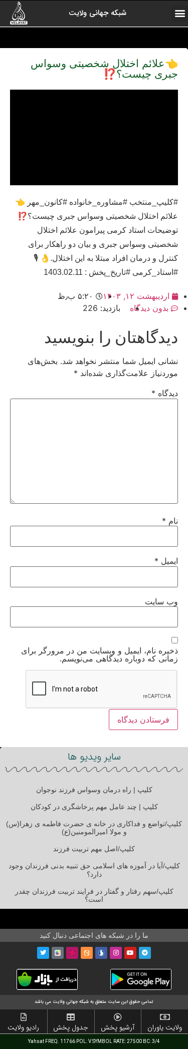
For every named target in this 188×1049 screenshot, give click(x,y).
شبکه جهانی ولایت (97, 13)
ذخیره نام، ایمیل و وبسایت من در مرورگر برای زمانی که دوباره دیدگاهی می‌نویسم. (99, 654)
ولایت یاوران (164, 1027)
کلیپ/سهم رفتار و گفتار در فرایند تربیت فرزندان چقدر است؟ (94, 895)
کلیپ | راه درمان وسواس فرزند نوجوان (94, 790)
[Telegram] (145, 953)
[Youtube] (130, 953)
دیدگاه (164, 393)
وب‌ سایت (161, 601)
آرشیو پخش (117, 1027)
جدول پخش (70, 1027)
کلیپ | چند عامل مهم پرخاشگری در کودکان (94, 807)
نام (170, 521)
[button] (179, 13)
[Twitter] (43, 953)
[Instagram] (116, 953)
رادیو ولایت (23, 1027)
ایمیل (166, 561)
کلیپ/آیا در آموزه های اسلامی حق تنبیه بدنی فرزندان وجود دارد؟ (94, 870)
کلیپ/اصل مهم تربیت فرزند (94, 849)
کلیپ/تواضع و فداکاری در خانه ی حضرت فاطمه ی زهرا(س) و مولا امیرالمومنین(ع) (94, 828)
